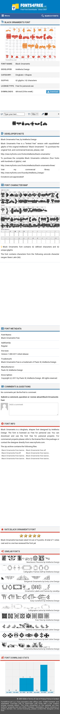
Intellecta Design (23, 69)
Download (54, 92)
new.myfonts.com (37, 442)
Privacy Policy (45, 699)
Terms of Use (33, 699)
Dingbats (19, 75)
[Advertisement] (30, 103)
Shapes (28, 75)
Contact (56, 699)
